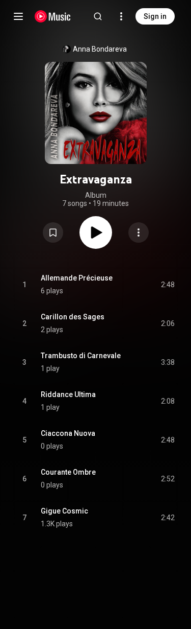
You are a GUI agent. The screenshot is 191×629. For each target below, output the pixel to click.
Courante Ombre (68, 472)
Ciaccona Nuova (68, 433)
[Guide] (18, 16)
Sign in (155, 16)
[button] (53, 232)
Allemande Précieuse (77, 278)
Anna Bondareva (100, 49)
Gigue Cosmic (64, 511)
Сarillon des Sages (72, 317)
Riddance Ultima (68, 394)
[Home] (53, 16)
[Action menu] (138, 232)
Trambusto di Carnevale (81, 356)
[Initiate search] (98, 16)
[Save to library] (53, 232)
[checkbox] (167, 284)
